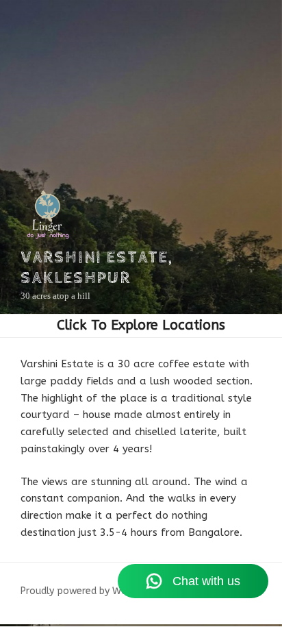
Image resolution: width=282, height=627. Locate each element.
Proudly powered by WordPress (90, 591)
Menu (141, 325)
